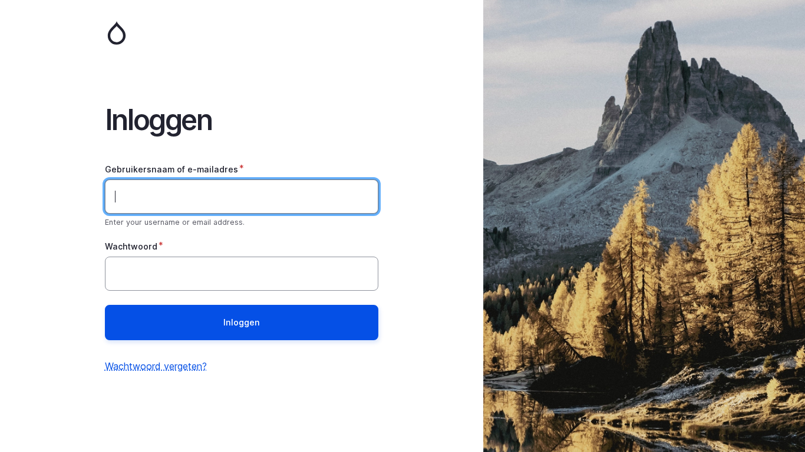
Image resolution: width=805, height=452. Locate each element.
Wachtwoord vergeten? (156, 366)
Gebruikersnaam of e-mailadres (171, 169)
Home (241, 33)
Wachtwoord (131, 246)
